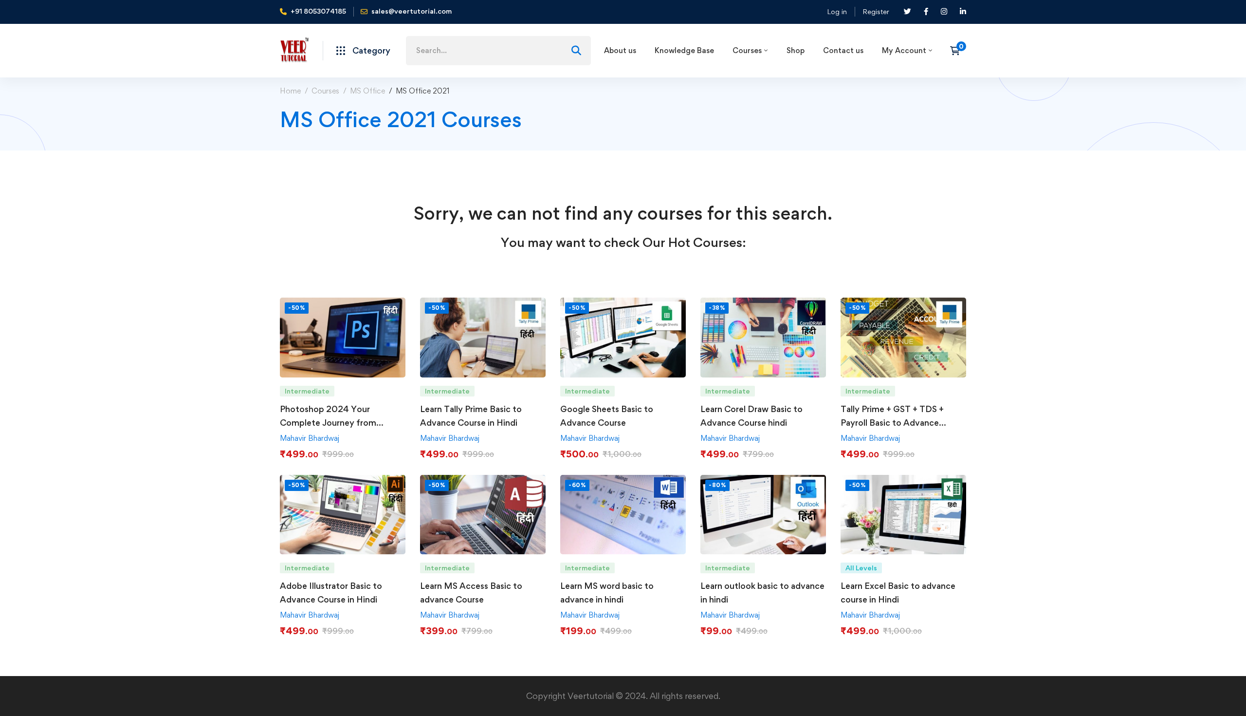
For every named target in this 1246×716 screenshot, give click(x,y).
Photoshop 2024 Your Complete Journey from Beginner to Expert (328, 422)
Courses (325, 90)
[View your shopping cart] (958, 50)
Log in (837, 11)
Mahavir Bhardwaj (309, 438)
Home (290, 90)
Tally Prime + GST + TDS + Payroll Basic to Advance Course (892, 422)
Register (875, 11)
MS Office (367, 90)
